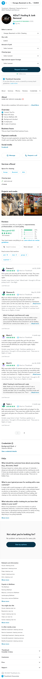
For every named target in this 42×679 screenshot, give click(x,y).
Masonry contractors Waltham (10, 592)
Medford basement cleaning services (12, 641)
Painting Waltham (7, 590)
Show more (5, 580)
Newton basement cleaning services (12, 632)
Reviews (25, 91)
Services (10, 91)
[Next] (24, 433)
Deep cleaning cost (7, 571)
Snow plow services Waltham (10, 598)
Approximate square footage (11, 59)
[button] (6, 19)
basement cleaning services (18, 8)
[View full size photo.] (13, 204)
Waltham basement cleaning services (12, 629)
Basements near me (7, 611)
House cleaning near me (8, 608)
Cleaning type (6, 52)
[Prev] (18, 433)
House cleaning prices (8, 565)
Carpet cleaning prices (8, 574)
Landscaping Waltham (8, 595)
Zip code (5, 37)
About (3, 91)
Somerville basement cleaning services (13, 638)
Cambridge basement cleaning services (13, 635)
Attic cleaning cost (7, 577)
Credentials (33, 91)
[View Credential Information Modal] (12, 443)
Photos (18, 91)
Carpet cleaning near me (9, 614)
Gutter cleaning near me (9, 619)
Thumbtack (5, 8)
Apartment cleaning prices (9, 568)
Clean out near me (7, 617)
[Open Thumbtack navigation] (4, 3)
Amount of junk (7, 44)
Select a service (7, 29)
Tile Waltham (5, 587)
